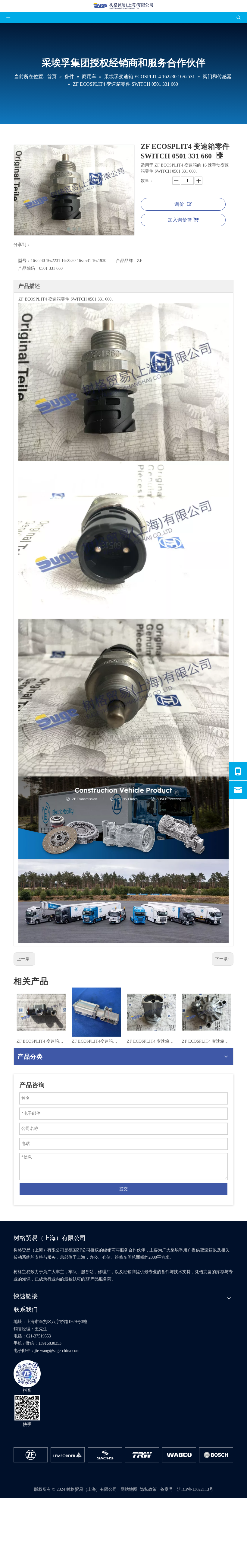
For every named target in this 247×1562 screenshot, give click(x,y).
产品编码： (28, 268)
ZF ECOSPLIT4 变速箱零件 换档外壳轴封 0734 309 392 (206, 1041)
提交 (123, 1189)
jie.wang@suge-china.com (57, 1350)
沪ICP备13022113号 (195, 1489)
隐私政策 (148, 1489)
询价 (179, 204)
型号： (24, 260)
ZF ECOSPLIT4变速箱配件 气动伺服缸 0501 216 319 (41, 1041)
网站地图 (128, 1489)
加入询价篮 (180, 219)
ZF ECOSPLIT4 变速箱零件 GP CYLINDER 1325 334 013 (151, 1041)
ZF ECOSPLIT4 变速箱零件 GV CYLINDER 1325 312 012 (96, 1041)
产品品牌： (126, 260)
